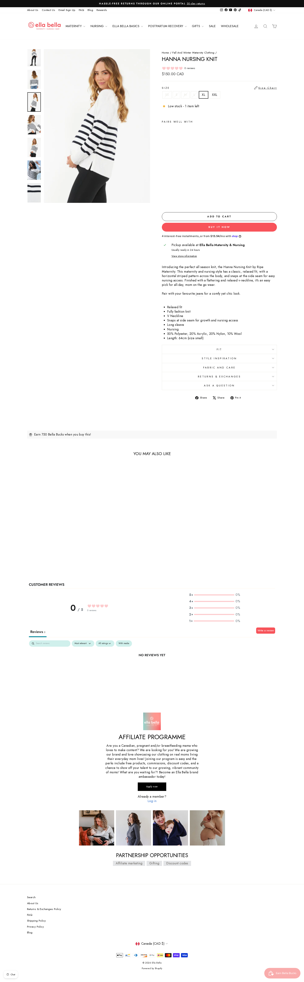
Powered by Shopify (152, 968)
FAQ (81, 10)
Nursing (97, 26)
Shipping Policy (36, 921)
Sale (212, 26)
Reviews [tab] (37, 631)
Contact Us (48, 10)
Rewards (102, 10)
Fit (219, 349)
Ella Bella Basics (126, 26)
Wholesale (230, 26)
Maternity (74, 26)
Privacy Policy (35, 927)
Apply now (152, 786)
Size (219, 88)
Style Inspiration (219, 358)
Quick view (57, 547)
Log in (152, 801)
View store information (184, 256)
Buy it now (219, 227)
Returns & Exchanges (219, 376)
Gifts (196, 26)
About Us (32, 10)
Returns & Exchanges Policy (44, 909)
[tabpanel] (152, 666)
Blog (90, 10)
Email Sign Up (67, 10)
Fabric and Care (219, 367)
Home (165, 53)
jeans (199, 293)
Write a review (266, 630)
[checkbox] (124, 643)
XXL (214, 94)
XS (167, 94)
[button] (214, 595)
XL (203, 94)
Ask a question (219, 385)
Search (31, 897)
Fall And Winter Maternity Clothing (193, 53)
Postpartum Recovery (166, 26)
